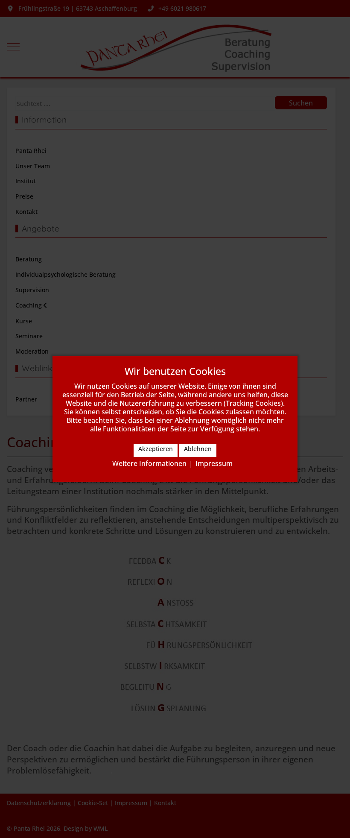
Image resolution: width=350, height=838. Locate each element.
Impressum (214, 463)
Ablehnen (198, 449)
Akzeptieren (155, 449)
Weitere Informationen (149, 463)
